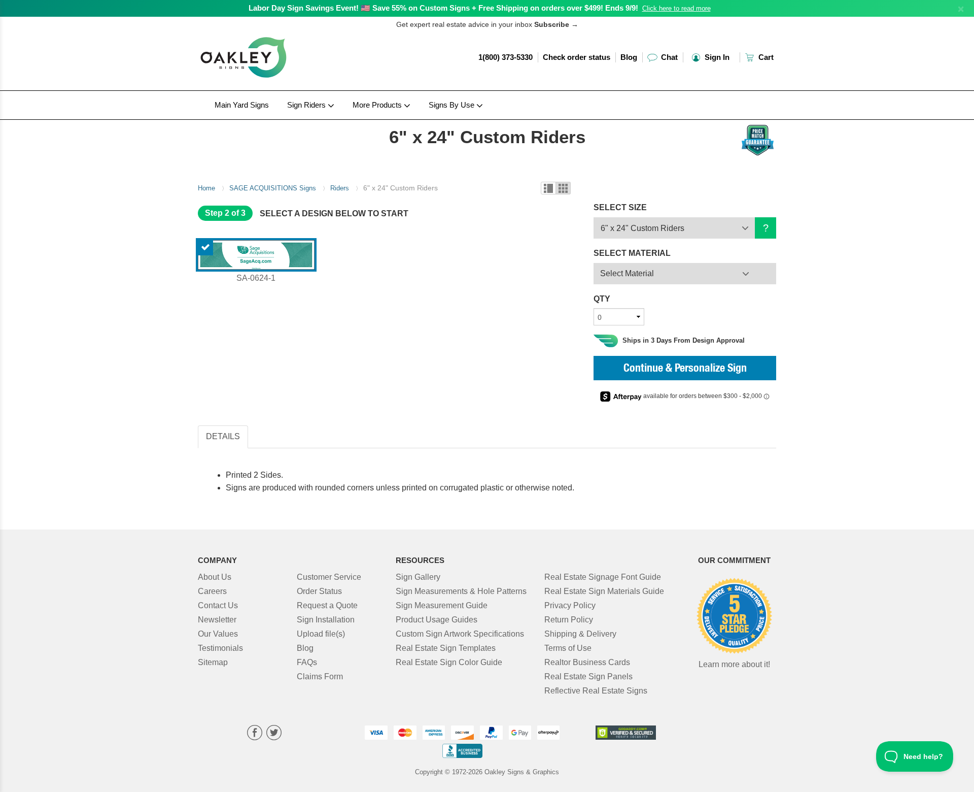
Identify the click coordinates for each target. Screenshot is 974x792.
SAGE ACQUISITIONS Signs (272, 188)
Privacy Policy (570, 605)
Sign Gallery (418, 577)
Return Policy (568, 619)
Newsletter (217, 619)
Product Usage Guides (436, 619)
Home (206, 188)
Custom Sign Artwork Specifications (460, 634)
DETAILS (223, 436)
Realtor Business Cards (587, 662)
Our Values (218, 634)
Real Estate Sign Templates (446, 648)
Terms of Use (568, 648)
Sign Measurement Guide (442, 605)
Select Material (627, 273)
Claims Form (320, 676)
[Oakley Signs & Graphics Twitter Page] (274, 733)
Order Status (319, 591)
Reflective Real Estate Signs (595, 690)
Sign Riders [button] (307, 105)
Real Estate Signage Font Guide (602, 577)
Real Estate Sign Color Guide (449, 662)
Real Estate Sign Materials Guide (604, 591)
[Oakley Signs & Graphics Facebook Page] (254, 733)
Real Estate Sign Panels (588, 676)
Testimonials (220, 648)
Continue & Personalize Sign (685, 369)
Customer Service (329, 577)
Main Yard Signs (242, 105)
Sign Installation (326, 619)
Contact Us (218, 605)
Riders (339, 188)
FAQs (307, 662)
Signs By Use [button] (452, 105)
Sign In (716, 57)
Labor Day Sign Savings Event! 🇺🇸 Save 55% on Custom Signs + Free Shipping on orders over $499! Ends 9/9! (443, 8)
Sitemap (213, 662)
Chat (668, 57)
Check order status (576, 57)
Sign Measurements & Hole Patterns (461, 591)
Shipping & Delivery (580, 634)
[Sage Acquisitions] (264, 122)
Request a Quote (327, 605)
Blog (628, 57)
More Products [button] (378, 105)
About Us (214, 577)
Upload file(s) (321, 634)
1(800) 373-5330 (505, 57)
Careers (212, 591)
